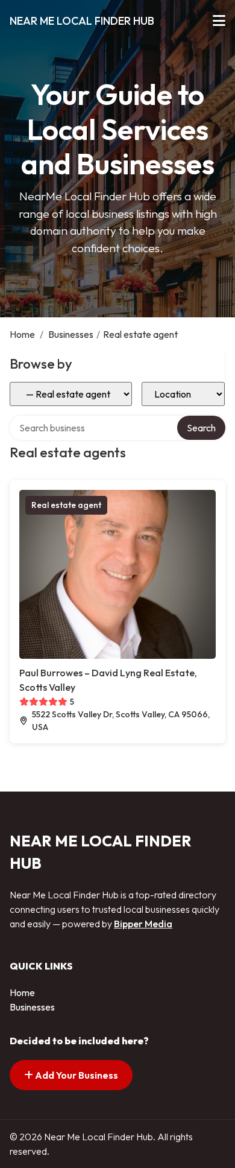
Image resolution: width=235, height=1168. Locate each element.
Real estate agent (66, 505)
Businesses (70, 334)
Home (22, 334)
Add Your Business (75, 1075)
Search (201, 428)
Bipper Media (143, 924)
